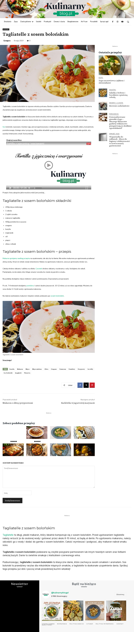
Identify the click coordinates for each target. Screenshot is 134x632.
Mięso (6, 29)
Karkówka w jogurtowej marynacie (78, 403)
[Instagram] (117, 21)
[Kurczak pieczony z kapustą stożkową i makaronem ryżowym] (60, 449)
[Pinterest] (92, 385)
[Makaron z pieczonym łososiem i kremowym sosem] (60, 432)
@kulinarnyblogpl (60, 592)
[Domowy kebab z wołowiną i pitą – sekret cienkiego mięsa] (13, 432)
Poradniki (114, 114)
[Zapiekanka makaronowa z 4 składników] (13, 449)
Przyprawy (81, 369)
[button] (128, 21)
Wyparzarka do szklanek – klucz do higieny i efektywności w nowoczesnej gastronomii (119, 141)
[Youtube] (122, 21)
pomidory (30, 286)
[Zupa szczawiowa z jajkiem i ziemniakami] (115, 65)
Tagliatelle (8, 535)
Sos (4, 127)
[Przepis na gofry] (84, 432)
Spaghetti (18, 373)
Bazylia (11, 369)
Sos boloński (8, 373)
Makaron (20, 369)
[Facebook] (112, 21)
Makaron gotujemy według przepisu (16, 258)
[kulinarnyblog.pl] (66, 9)
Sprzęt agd (114, 133)
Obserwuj (120, 594)
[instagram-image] (52, 611)
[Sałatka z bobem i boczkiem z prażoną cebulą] (103, 93)
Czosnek (38, 269)
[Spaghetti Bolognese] (36, 432)
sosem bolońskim (57, 296)
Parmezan (62, 369)
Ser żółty (90, 369)
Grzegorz (6, 41)
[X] (86, 385)
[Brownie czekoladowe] (103, 106)
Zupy (101, 77)
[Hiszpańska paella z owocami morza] (36, 449)
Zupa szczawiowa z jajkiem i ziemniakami (111, 81)
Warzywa (27, 373)
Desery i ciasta (116, 102)
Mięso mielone (37, 369)
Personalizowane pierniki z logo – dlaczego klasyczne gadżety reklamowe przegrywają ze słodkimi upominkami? (120, 122)
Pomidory (72, 369)
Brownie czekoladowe (119, 106)
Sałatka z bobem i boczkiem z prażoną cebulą (118, 94)
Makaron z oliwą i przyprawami (18, 403)
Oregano (54, 369)
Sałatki (112, 89)
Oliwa (46, 369)
